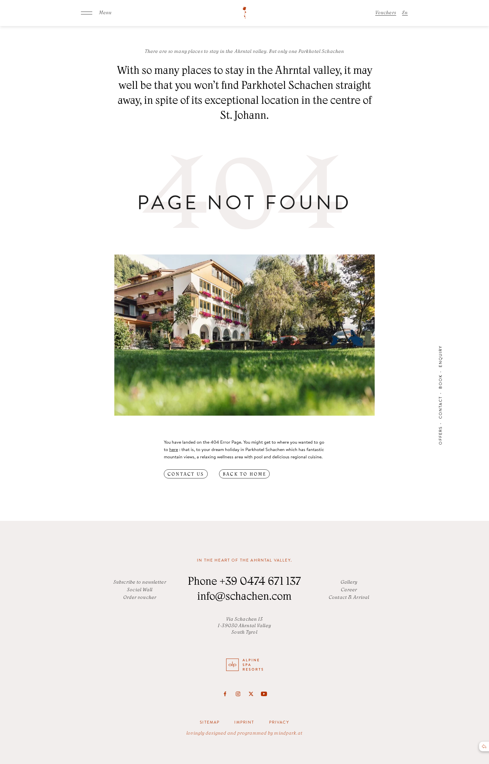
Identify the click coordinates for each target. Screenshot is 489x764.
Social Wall (140, 590)
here (173, 449)
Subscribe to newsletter (139, 582)
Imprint (244, 722)
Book (440, 382)
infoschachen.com (244, 597)
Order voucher (140, 597)
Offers (440, 435)
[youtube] (264, 693)
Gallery (349, 582)
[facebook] (224, 693)
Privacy (279, 722)
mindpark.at (288, 733)
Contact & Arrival (349, 597)
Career (349, 590)
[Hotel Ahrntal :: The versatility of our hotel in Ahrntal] (244, 13)
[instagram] (237, 693)
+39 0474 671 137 (260, 582)
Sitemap (210, 722)
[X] (251, 693)
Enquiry (440, 356)
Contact (440, 407)
